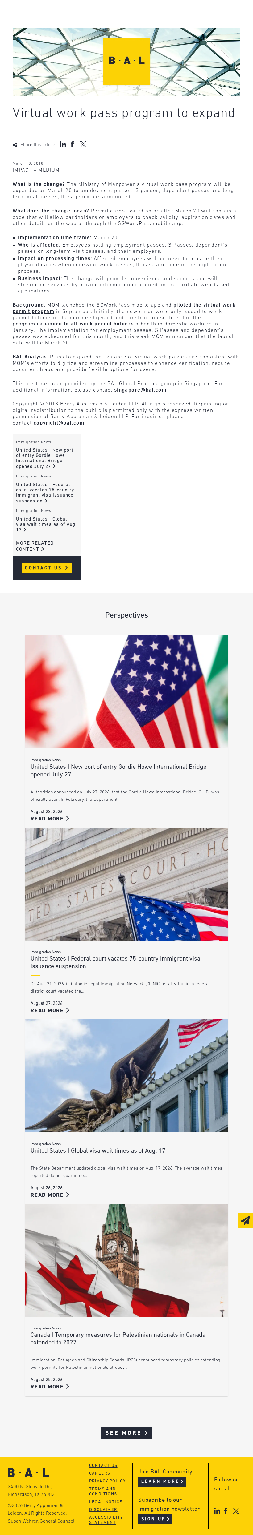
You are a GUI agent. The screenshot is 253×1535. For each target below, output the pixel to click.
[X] (236, 1511)
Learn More (160, 1481)
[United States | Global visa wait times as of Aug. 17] (126, 1075)
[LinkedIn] (217, 1511)
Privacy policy (107, 1481)
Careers (99, 1473)
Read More (48, 819)
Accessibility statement (106, 1520)
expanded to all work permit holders (85, 324)
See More (124, 1433)
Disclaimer (103, 1510)
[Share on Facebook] (73, 144)
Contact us (103, 1466)
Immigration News (33, 442)
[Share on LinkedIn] (63, 144)
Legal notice (105, 1502)
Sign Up (153, 1519)
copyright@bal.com (59, 423)
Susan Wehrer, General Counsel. (42, 1521)
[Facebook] (225, 1511)
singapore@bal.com (140, 390)
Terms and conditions (103, 1492)
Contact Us (44, 568)
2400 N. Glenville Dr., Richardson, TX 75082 (31, 1491)
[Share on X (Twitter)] (83, 144)
